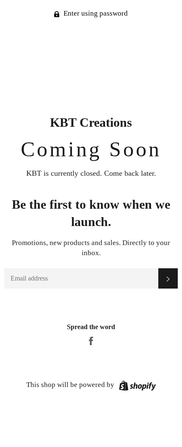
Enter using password (95, 13)
